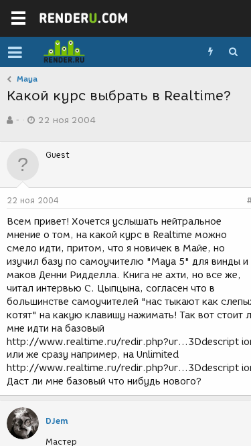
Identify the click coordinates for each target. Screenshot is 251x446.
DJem (57, 421)
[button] (15, 52)
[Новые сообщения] (210, 52)
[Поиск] (233, 52)
